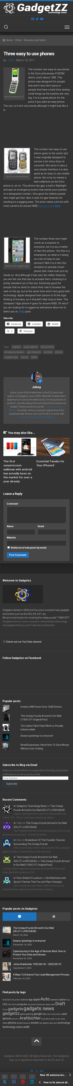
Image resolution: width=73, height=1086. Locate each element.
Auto (45, 998)
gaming (29, 1014)
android (24, 999)
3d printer (16, 1000)
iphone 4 (16, 1019)
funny (5, 1010)
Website (11, 537)
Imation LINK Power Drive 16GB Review (41, 706)
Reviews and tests (35, 40)
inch (48, 1014)
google (38, 1013)
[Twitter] (37, 18)
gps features (34, 352)
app (31, 999)
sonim (24, 357)
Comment (13, 503)
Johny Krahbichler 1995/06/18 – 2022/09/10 (37, 964)
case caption (31, 347)
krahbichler (30, 1018)
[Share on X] (4, 1079)
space (46, 1023)
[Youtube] (41, 18)
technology (64, 1022)
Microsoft (50, 1019)
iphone (7, 1018)
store (51, 1023)
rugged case (11, 357)
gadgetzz (11, 1013)
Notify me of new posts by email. (29, 547)
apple (36, 999)
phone (58, 352)
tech (55, 1023)
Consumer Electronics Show (39, 1004)
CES (5, 1004)
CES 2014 (12, 1004)
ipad (64, 1013)
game (23, 1014)
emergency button (14, 352)
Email (42, 526)
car (68, 1000)
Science (26, 1023)
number (48, 352)
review (19, 1023)
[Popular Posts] (53, 916)
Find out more (49, 205)
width (34, 357)
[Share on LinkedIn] (31, 1079)
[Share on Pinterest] (23, 1079)
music (57, 1019)
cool (52, 1004)
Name (11, 526)
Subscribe (11, 783)
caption (16, 347)
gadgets (15, 1008)
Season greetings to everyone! (37, 735)
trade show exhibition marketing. (36, 417)
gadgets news (39, 1008)
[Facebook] (32, 18)
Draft (60, 1003)
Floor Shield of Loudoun (29, 878)
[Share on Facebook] (13, 1079)
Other (18, 40)
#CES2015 (7, 1000)
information (56, 1014)
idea (44, 1014)
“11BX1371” (63, 617)
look (43, 1019)
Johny (10, 60)
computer (21, 1004)
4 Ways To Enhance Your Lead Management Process (41, 974)
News (9, 40)
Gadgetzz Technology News (32, 806)
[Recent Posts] (19, 916)
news (5, 1023)
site (40, 1023)
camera (54, 999)
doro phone (47, 347)
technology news (13, 1027)
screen (35, 1022)
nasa (63, 1019)
